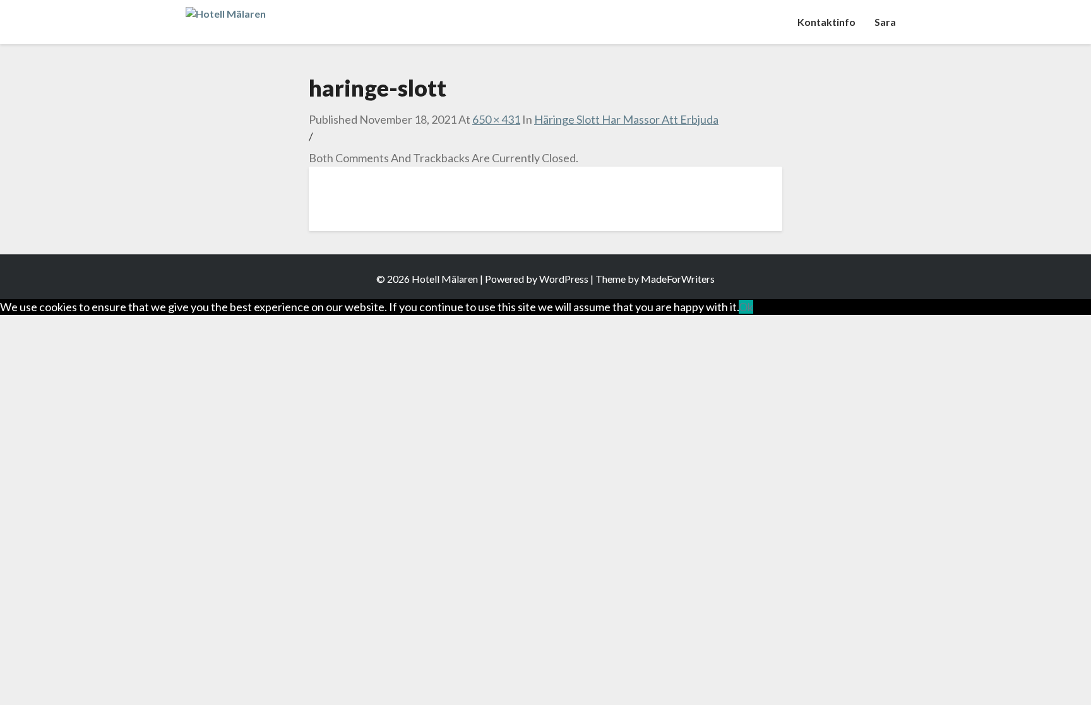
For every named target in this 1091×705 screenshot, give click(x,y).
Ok (746, 307)
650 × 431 (496, 119)
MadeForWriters (678, 279)
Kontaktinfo (826, 22)
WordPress (563, 279)
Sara (885, 22)
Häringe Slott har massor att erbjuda (626, 119)
